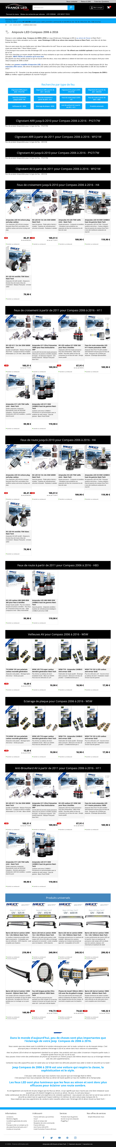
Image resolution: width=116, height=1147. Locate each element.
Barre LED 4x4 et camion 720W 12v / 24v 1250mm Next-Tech (97, 934)
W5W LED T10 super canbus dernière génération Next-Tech (44, 670)
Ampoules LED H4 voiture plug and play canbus (18, 221)
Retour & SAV (86, 1)
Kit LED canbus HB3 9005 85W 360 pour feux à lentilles (17, 601)
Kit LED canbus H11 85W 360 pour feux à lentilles (70, 346)
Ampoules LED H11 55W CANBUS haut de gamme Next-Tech (44, 406)
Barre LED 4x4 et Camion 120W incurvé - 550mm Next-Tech (18, 992)
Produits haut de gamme (69, 1117)
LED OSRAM (51, 14)
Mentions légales (12, 1119)
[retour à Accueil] (6, 25)
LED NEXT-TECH (63, 14)
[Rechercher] (71, 7)
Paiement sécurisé (75, 1144)
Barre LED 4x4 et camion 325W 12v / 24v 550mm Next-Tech (18, 934)
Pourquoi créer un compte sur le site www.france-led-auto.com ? (17, 1126)
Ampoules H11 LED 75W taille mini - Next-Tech (17, 405)
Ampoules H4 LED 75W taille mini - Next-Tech (70, 221)
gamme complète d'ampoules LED (27, 64)
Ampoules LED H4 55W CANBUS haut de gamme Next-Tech (97, 221)
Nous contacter (71, 1)
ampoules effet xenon (13, 66)
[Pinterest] (67, 1138)
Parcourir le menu (12, 14)
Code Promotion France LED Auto (45, 1129)
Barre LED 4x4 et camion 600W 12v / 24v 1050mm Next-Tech (70, 934)
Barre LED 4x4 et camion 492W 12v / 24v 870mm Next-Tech (44, 934)
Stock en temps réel (40, 1121)
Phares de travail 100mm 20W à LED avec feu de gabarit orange (71, 992)
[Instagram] (73, 1138)
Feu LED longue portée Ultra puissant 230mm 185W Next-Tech (43, 993)
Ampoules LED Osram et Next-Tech (54, 1144)
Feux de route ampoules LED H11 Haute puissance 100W (96, 346)
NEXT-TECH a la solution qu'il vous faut (28, 56)
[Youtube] (59, 1138)
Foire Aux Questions (101, 1)
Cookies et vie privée (13, 1129)
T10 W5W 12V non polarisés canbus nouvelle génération (17, 670)
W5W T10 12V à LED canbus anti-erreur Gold (95, 670)
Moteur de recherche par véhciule (33, 14)
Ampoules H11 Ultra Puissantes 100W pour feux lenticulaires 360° (44, 347)
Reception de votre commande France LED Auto (44, 1124)
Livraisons (9, 1117)
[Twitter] (52, 1138)
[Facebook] (44, 1138)
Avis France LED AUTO (41, 1127)
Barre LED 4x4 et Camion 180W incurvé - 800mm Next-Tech (97, 992)
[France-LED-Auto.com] (17, 7)
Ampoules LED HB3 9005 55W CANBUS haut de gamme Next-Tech (44, 602)
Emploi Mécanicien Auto (96, 1117)
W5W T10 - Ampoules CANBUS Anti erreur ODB (70, 670)
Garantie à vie (87, 1144)
